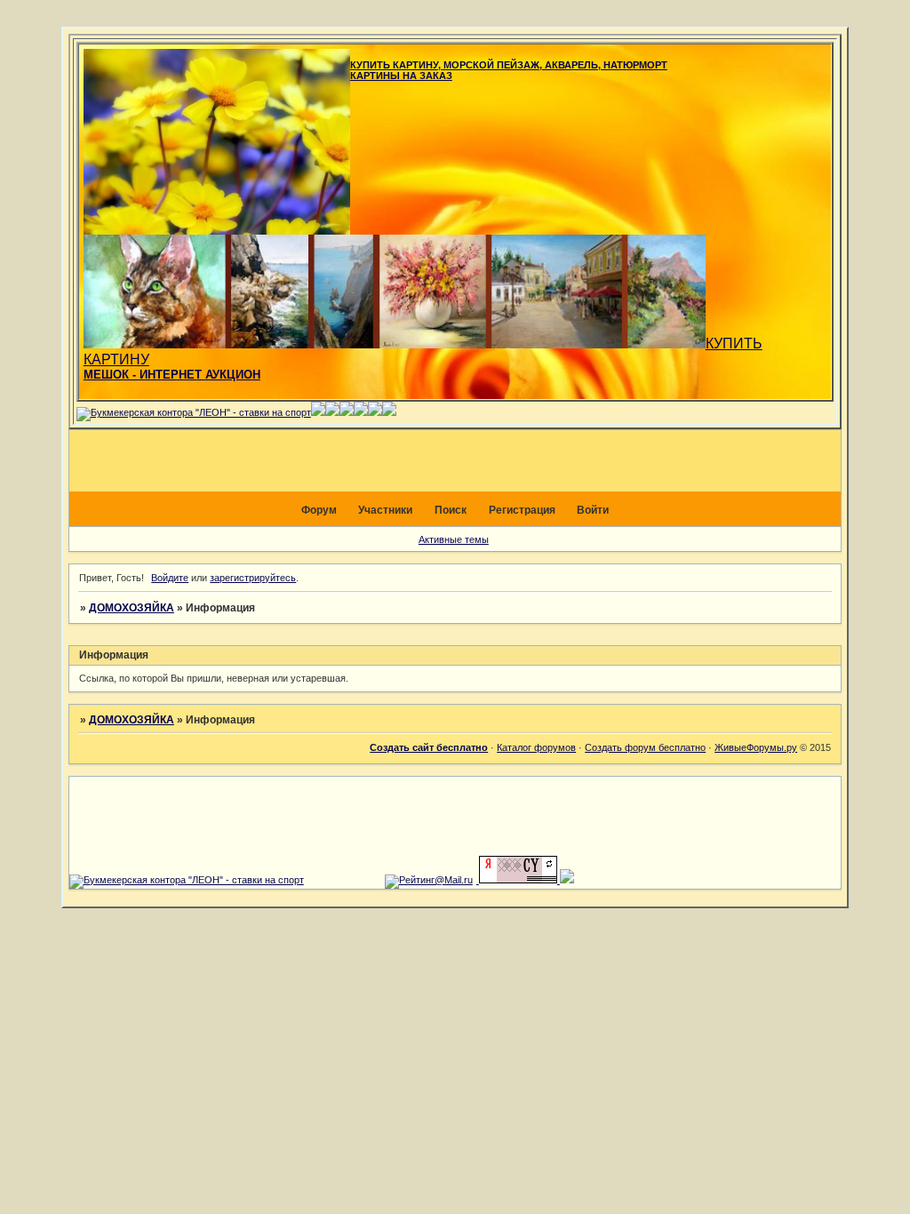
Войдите (169, 577)
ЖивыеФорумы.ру (755, 747)
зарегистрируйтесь (253, 577)
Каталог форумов (536, 747)
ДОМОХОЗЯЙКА (131, 608)
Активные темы (454, 539)
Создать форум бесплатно (645, 747)
